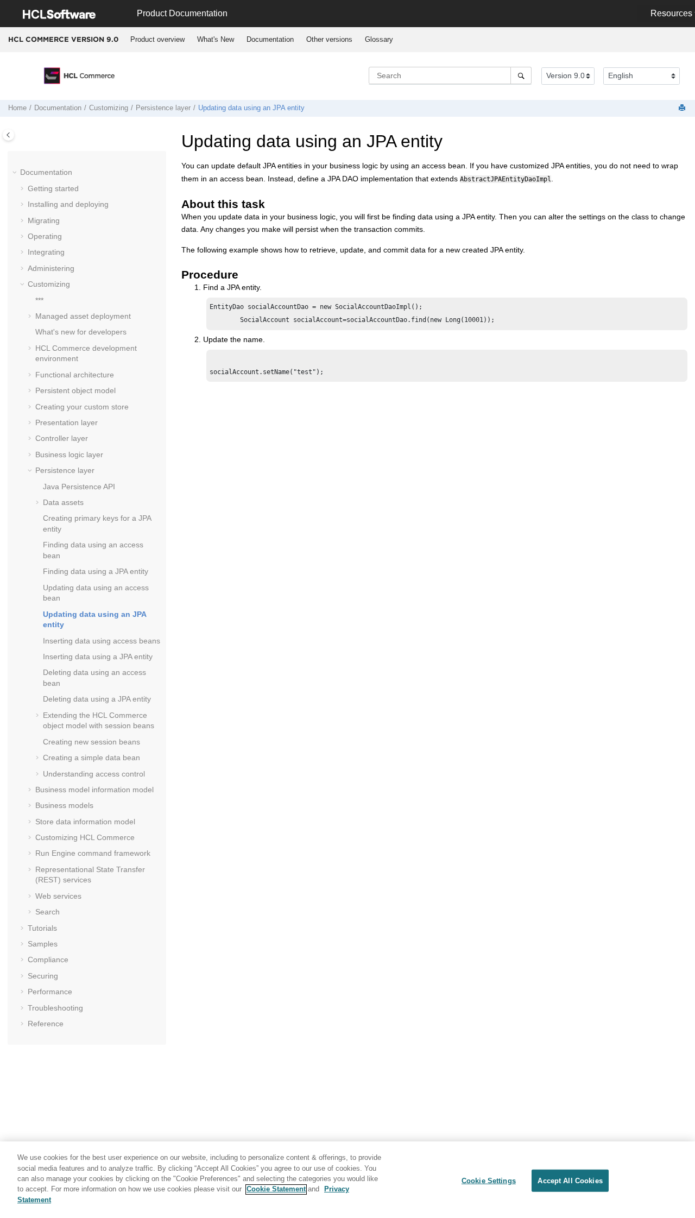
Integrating (46, 252)
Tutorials (42, 928)
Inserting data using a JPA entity (98, 656)
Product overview (157, 39)
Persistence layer (163, 108)
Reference (46, 1023)
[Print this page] (683, 108)
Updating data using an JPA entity (251, 108)
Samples (43, 943)
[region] (347, 1179)
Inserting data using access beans (101, 640)
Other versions (329, 39)
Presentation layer (66, 422)
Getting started (53, 188)
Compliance (48, 959)
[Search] (521, 75)
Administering (51, 268)
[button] (15, 172)
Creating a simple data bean (91, 757)
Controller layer (61, 438)
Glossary (379, 39)
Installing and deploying (68, 204)
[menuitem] (157, 39)
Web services (58, 896)
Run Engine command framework (92, 853)
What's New (215, 39)
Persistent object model (75, 390)
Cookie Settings (489, 1180)
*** (39, 300)
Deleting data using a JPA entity (97, 699)
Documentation (270, 39)
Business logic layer (69, 454)
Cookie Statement (276, 1189)
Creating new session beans (91, 741)
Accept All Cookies (570, 1180)
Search (47, 911)
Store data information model (85, 821)
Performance (50, 991)
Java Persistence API (79, 486)
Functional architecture (74, 374)
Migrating (44, 220)
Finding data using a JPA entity (95, 571)
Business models (64, 805)
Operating (45, 236)
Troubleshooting (55, 1008)
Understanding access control (94, 773)
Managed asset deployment (83, 316)
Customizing (108, 108)
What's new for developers (81, 331)
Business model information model (94, 789)
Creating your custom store (82, 406)
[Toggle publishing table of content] (8, 135)
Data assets (63, 502)
